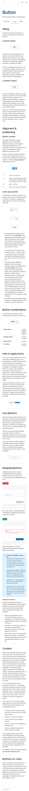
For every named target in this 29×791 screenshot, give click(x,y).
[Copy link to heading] (2, 29)
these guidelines (19, 159)
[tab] (6, 21)
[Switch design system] (3, 2)
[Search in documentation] (22, 2)
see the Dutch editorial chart (11, 751)
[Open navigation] (26, 2)
